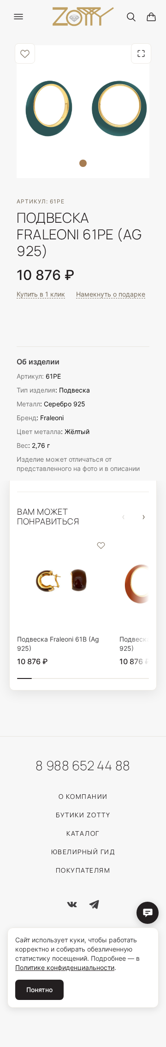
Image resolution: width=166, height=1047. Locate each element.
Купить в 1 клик (41, 294)
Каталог (83, 833)
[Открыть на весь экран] (141, 53)
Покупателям (83, 870)
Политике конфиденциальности (64, 967)
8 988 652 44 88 (83, 765)
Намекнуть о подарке (110, 294)
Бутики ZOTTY (83, 814)
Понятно (39, 989)
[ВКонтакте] (72, 904)
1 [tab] (83, 163)
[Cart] (151, 16)
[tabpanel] (83, 111)
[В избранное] (25, 53)
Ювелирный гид (83, 851)
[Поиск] (130, 16)
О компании (83, 796)
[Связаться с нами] (147, 913)
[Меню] (18, 16)
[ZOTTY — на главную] (83, 17)
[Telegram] (94, 904)
